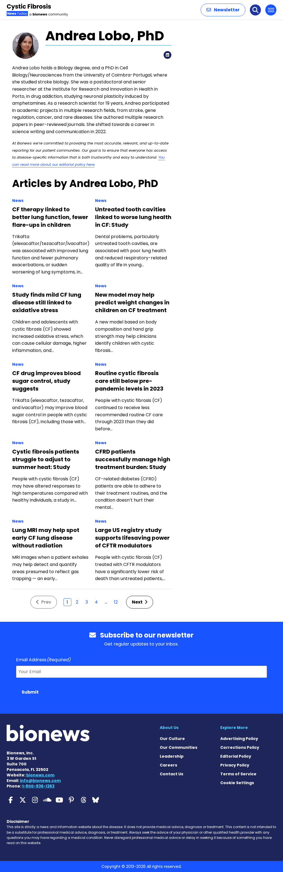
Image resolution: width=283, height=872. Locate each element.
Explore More (234, 727)
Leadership (172, 756)
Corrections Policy (239, 747)
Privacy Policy (234, 765)
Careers (168, 765)
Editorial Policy (235, 756)
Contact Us (171, 774)
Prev (45, 602)
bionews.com (40, 775)
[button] (223, 10)
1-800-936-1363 (38, 786)
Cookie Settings (237, 783)
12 (116, 602)
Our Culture (172, 738)
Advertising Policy (239, 738)
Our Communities (178, 747)
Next (137, 602)
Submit (30, 692)
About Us (169, 727)
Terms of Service (238, 774)
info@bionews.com (40, 780)
